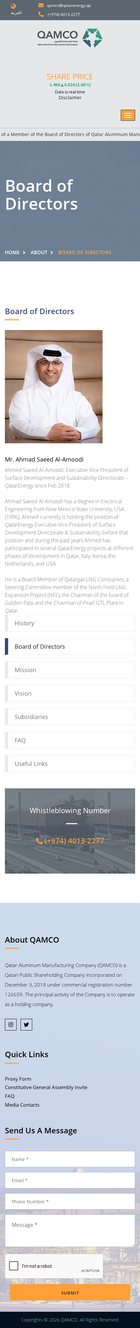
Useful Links (31, 764)
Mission (25, 670)
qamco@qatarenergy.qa (68, 5)
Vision (23, 693)
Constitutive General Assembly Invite (46, 1087)
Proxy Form (18, 1078)
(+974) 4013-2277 (62, 14)
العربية (16, 12)
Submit (70, 1293)
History (24, 623)
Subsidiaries (31, 717)
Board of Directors (40, 646)
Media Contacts (22, 1104)
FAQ (20, 740)
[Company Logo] (70, 38)
